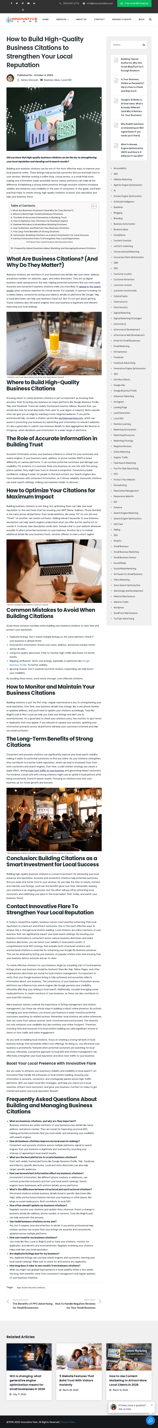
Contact (99, 19)
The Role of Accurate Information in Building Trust (40, 217)
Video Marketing (122, 579)
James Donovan (29, 80)
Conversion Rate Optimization (129, 257)
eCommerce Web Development (129, 335)
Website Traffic (121, 602)
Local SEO (66, 80)
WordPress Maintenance (126, 613)
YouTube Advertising (124, 618)
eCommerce (120, 324)
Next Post (75, 1304)
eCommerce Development (127, 329)
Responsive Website (124, 496)
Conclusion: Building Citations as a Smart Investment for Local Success (51, 235)
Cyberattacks (121, 296)
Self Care (118, 524)
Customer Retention (124, 279)
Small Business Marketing (126, 552)
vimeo (22, 3)
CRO (116, 268)
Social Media (120, 563)
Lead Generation (122, 413)
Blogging (118, 213)
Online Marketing (122, 452)
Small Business (121, 546)
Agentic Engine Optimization (128, 185)
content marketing (123, 246)
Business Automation (124, 224)
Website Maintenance (124, 596)
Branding (118, 218)
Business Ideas (52, 80)
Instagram (119, 402)
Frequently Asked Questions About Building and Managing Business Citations (55, 248)
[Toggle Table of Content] (92, 206)
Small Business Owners (125, 557)
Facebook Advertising (124, 363)
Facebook (118, 357)
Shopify (118, 541)
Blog (141, 19)
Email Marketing (121, 346)
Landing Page (120, 407)
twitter (17, 3)
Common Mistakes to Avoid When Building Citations (40, 224)
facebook (11, 3)
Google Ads (119, 385)
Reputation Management (126, 491)
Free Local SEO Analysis (136, 3)
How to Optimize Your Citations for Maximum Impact (40, 221)
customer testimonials (125, 290)
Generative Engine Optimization (130, 368)
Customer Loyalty (123, 274)
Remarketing (120, 485)
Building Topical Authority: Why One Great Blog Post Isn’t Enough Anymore (132, 65)
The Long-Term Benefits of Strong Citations (36, 231)
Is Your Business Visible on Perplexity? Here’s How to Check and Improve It (132, 85)
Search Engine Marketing (126, 513)
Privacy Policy (67, 1422)
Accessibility (120, 168)
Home (45, 19)
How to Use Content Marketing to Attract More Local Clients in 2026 (128, 1380)
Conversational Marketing (126, 251)
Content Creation (122, 240)
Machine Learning (122, 424)
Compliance (119, 235)
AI (115, 190)
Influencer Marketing (124, 396)
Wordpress (119, 607)
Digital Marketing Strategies (128, 318)
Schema (118, 507)
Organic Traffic (121, 457)
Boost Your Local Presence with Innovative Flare (52, 242)
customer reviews (123, 285)
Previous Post (32, 1304)
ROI (115, 502)
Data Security (121, 307)
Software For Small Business (128, 574)
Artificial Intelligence (124, 201)
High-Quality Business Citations (31, 1288)
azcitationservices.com (70, 418)
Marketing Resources (124, 435)
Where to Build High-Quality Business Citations (38, 214)
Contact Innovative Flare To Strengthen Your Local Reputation (46, 238)
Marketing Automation (125, 429)
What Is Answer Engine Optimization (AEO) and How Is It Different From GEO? (132, 150)
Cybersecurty (120, 302)
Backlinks (118, 207)
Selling (117, 529)
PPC (116, 474)
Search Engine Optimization (127, 518)
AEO (116, 174)
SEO (116, 535)
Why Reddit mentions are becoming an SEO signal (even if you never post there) (132, 130)
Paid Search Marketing (125, 463)
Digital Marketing (122, 313)
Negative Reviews (123, 446)
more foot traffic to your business (46, 770)
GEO (116, 374)
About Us (81, 19)
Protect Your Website (124, 479)
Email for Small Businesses (127, 340)
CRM (116, 263)
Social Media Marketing (125, 568)
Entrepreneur (120, 352)
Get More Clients (122, 379)
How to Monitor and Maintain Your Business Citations (41, 228)
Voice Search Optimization (127, 585)
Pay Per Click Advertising (126, 468)
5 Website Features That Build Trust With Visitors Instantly (76, 1380)
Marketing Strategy (123, 441)
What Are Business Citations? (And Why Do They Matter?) (43, 210)
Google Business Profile (125, 390)
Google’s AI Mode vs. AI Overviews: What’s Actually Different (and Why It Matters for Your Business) (132, 108)
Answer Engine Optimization (128, 196)
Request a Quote (121, 19)
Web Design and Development (128, 591)
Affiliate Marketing (123, 179)
